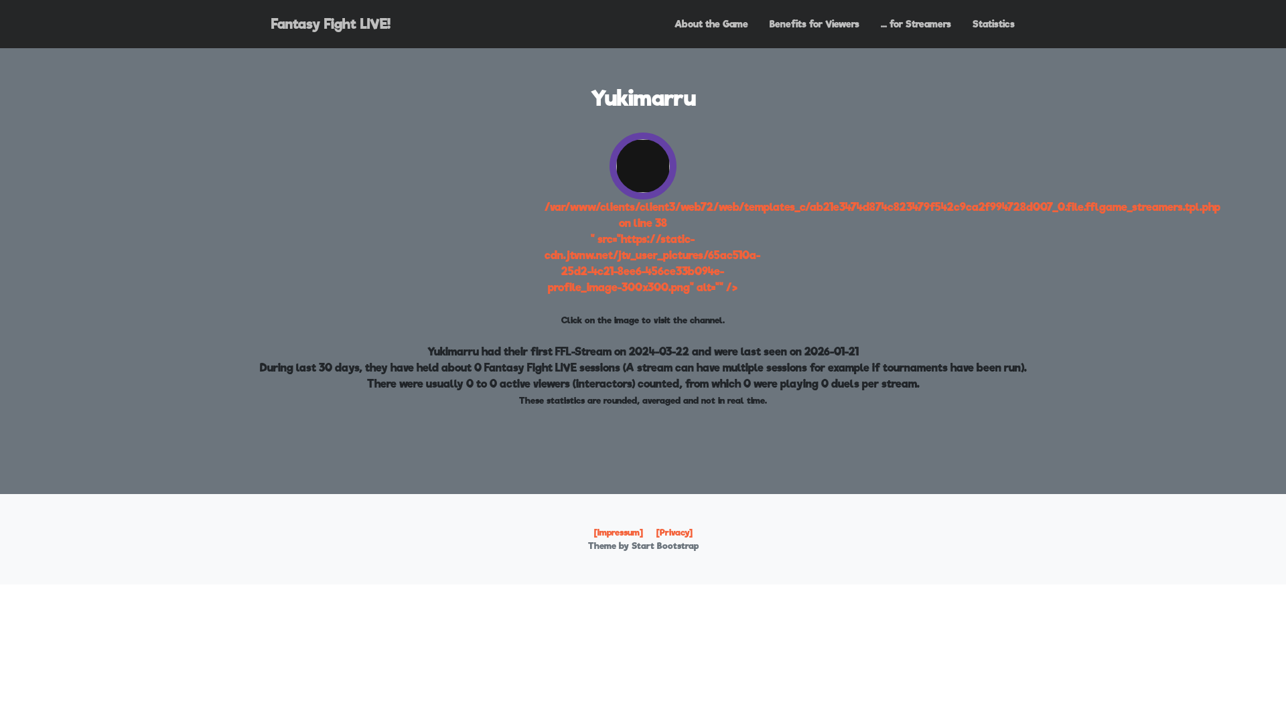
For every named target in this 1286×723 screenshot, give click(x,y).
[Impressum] (618, 533)
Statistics (994, 23)
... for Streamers (916, 23)
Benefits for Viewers (814, 23)
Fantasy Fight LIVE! (330, 24)
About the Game (711, 23)
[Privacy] (674, 533)
